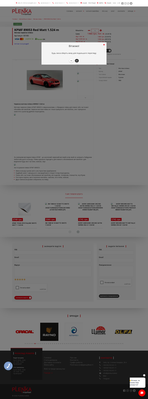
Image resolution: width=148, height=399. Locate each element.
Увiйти (101, 3)
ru (77, 60)
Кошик (84, 3)
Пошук (109, 3)
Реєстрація (92, 3)
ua (71, 60)
